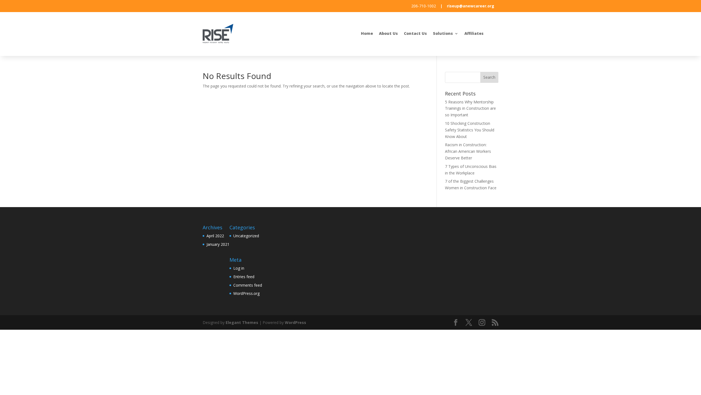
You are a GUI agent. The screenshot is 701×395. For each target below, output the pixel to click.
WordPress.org (246, 293)
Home (367, 34)
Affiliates (474, 34)
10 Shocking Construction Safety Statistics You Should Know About (469, 130)
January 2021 (217, 244)
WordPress (295, 322)
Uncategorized (246, 235)
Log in (238, 268)
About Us (388, 34)
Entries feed (243, 276)
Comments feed (247, 285)
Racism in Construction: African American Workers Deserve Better (468, 151)
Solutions (443, 34)
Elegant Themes (242, 322)
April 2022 (215, 235)
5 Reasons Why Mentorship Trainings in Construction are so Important (470, 108)
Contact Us (415, 34)
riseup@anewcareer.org (470, 6)
